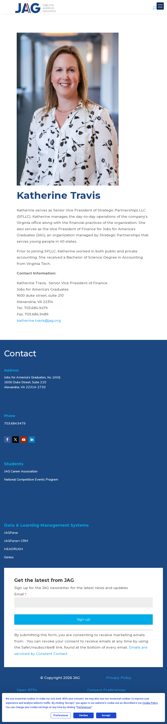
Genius (9, 557)
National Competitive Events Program (31, 479)
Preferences (60, 715)
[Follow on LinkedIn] (32, 439)
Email (20, 594)
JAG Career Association (20, 471)
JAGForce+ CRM (16, 541)
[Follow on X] (15, 439)
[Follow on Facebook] (7, 439)
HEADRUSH (13, 549)
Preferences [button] (84, 707)
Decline (83, 715)
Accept (106, 715)
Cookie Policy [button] (149, 703)
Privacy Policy (118, 678)
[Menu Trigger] (160, 6)
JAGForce (11, 533)
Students (13, 463)
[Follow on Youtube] (23, 439)
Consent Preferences (106, 690)
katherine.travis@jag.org (39, 320)
